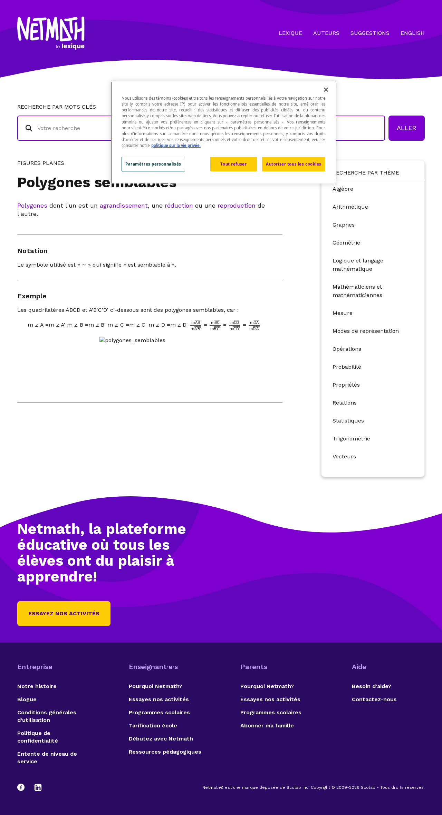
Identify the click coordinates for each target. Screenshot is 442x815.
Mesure (343, 313)
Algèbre (343, 189)
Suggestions (370, 33)
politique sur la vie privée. (176, 145)
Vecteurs (344, 456)
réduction (179, 205)
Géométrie (346, 242)
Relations (345, 402)
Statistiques (348, 420)
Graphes (344, 224)
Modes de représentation (366, 331)
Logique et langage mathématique (358, 264)
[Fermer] (326, 89)
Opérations (347, 349)
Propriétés (346, 384)
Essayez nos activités (63, 613)
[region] (223, 132)
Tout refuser (233, 164)
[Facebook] (24, 787)
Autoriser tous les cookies (293, 164)
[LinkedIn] (38, 787)
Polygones (32, 205)
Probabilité (347, 367)
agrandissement (124, 205)
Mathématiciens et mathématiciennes (357, 291)
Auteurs (326, 33)
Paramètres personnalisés (153, 164)
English (413, 33)
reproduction (237, 205)
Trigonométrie (351, 438)
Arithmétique (350, 206)
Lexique (290, 33)
